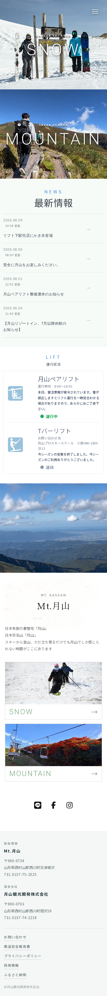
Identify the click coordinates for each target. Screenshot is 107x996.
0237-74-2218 (24, 917)
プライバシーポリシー (23, 955)
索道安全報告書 (17, 946)
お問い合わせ (15, 936)
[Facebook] (53, 805)
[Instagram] (69, 805)
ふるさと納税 (15, 974)
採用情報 (11, 965)
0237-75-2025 (24, 874)
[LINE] (38, 805)
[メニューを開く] (95, 11)
